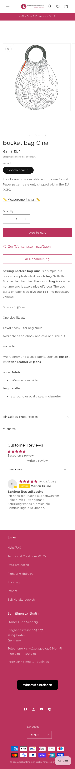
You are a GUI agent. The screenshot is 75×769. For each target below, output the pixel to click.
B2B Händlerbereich (21, 599)
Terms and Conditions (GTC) (27, 556)
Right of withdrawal (21, 573)
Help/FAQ (14, 547)
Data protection (18, 564)
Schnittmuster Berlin (30, 762)
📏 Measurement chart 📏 (21, 199)
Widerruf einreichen (37, 685)
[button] (7, 6)
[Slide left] (29, 135)
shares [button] (11, 428)
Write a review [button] (37, 460)
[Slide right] (46, 135)
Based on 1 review (21, 455)
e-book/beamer (18, 170)
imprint (12, 591)
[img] (28, 481)
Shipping (7, 157)
